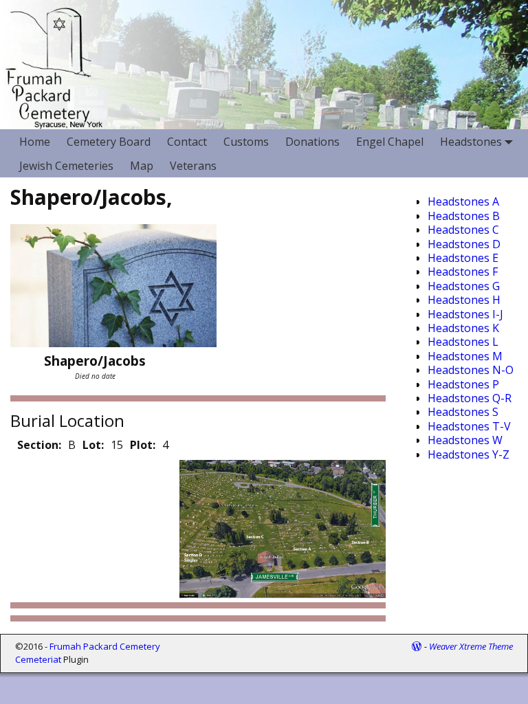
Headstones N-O (471, 369)
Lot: (93, 444)
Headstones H (464, 299)
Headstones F (463, 271)
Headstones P (463, 384)
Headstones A (463, 201)
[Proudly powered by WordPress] (416, 646)
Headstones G (464, 286)
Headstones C (463, 229)
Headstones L (463, 341)
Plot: (142, 444)
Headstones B (464, 215)
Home (34, 141)
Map (141, 165)
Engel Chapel (390, 141)
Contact (187, 141)
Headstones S (463, 411)
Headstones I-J (465, 314)
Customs (246, 141)
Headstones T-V (469, 426)
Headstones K (463, 328)
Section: (39, 444)
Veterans (193, 165)
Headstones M (465, 356)
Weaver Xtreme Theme (471, 646)
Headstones (471, 141)
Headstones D (464, 244)
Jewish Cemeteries (66, 165)
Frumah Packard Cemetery (105, 646)
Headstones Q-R (470, 398)
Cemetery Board (109, 141)
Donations (312, 141)
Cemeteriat (38, 659)
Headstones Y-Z (468, 454)
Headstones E (463, 257)
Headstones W (465, 440)
